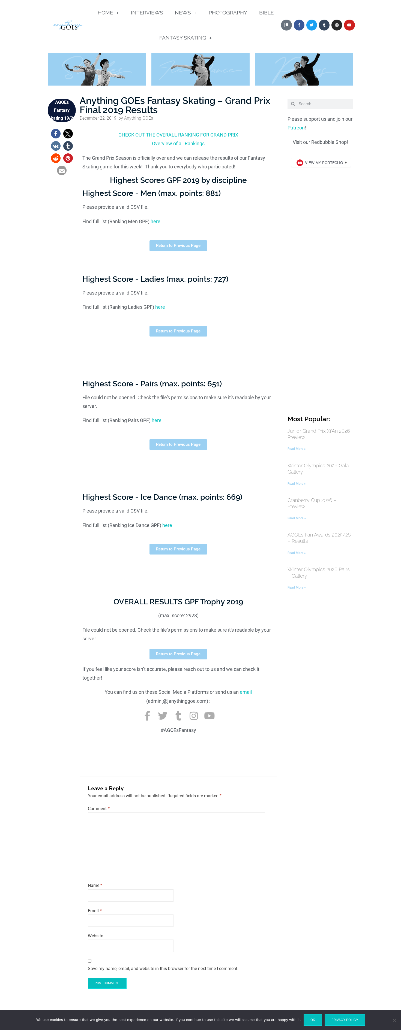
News (183, 13)
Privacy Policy (344, 1020)
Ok (312, 1020)
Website (95, 935)
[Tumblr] (324, 25)
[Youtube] (349, 25)
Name (95, 885)
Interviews (147, 13)
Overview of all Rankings (178, 143)
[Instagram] (336, 25)
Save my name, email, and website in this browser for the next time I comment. (163, 968)
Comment (99, 808)
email (246, 692)
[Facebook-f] (147, 715)
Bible (266, 13)
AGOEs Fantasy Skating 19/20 (62, 110)
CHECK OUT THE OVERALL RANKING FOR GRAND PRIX (178, 135)
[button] (56, 133)
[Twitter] (311, 25)
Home (105, 13)
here (155, 221)
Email (95, 910)
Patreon (296, 128)
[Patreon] (286, 25)
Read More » (297, 449)
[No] (394, 1020)
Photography (228, 13)
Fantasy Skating (182, 38)
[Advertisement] (320, 326)
